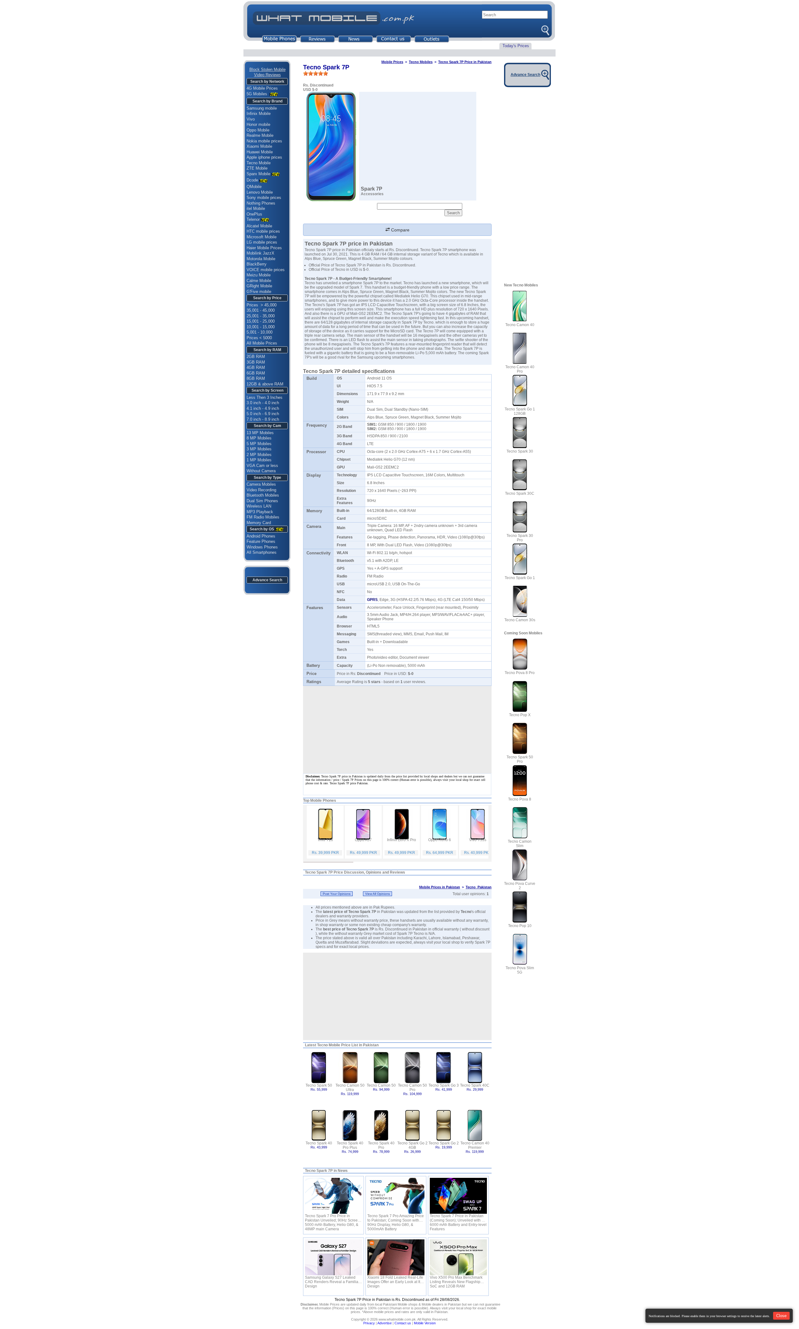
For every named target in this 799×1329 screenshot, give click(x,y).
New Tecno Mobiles (521, 285)
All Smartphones (262, 552)
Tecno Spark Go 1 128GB (520, 411)
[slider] (315, 73)
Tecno (466, 912)
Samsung (365, 357)
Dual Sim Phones (262, 500)
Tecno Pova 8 (519, 799)
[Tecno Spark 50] (319, 1067)
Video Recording (261, 490)
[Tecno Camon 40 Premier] (475, 1125)
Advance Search (267, 580)
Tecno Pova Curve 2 (519, 885)
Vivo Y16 (325, 840)
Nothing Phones (261, 203)
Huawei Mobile (260, 152)
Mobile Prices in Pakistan (439, 887)
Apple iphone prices (264, 157)
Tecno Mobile (259, 163)
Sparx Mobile (258, 173)
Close (781, 1315)
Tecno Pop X (520, 715)
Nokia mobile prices (264, 141)
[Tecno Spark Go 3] (443, 1067)
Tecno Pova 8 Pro (520, 673)
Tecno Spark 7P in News (326, 1170)
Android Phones (261, 536)
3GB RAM (256, 362)
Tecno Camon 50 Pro (412, 1087)
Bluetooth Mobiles (263, 495)
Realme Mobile (260, 135)
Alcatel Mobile (259, 226)
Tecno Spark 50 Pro (520, 759)
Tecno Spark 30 (520, 451)
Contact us (403, 1323)
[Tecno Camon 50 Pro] (412, 1067)
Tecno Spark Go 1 (520, 578)
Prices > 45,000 (262, 305)
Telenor (253, 219)
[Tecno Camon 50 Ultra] (350, 1067)
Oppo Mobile (258, 130)
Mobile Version (425, 1323)
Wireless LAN (259, 506)
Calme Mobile (259, 280)
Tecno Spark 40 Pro (381, 1145)
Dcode (252, 180)
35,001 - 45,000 (261, 310)
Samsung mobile (262, 108)
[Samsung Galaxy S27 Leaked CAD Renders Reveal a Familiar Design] (333, 1257)
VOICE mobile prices (266, 269)
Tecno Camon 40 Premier (474, 1145)
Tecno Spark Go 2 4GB (412, 1145)
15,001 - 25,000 (261, 321)
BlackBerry (257, 264)
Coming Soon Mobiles (523, 633)
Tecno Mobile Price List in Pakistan (348, 1045)
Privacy (369, 1323)
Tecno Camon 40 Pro (519, 369)
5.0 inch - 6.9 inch (263, 413)
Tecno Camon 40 (519, 325)
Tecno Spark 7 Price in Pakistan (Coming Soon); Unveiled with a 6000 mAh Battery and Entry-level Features (458, 1218)
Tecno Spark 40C (474, 1085)
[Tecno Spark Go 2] (443, 1125)
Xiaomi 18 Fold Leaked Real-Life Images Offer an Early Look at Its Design (395, 1279)
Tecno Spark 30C (519, 493)
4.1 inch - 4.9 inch (263, 408)
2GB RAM (256, 356)
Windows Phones (262, 547)
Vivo (251, 119)
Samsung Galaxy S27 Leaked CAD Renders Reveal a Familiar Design (332, 1279)
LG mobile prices (262, 242)
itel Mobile (256, 208)
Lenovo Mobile (260, 192)
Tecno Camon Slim (520, 843)
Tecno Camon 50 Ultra (350, 1087)
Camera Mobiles (261, 484)
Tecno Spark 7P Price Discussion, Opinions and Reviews (355, 872)
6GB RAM (256, 373)
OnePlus (254, 214)
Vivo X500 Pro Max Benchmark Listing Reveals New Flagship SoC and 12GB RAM (456, 1279)
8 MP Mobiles (259, 438)
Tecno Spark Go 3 (444, 1085)
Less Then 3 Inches (264, 397)
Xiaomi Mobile (259, 146)
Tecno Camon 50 (381, 1085)
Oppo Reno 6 (439, 840)
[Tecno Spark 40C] (475, 1067)
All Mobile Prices (262, 343)
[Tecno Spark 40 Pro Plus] (350, 1125)
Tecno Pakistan (479, 887)
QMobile (254, 186)
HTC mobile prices (263, 231)
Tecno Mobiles (421, 62)
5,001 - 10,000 (259, 332)
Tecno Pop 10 (520, 926)
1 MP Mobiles (259, 460)
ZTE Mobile (257, 168)
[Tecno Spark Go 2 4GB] (412, 1125)
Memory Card (259, 522)
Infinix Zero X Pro (401, 840)
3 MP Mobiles (259, 449)
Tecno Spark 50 (319, 1085)
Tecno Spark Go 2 (444, 1143)
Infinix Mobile (259, 113)
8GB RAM (256, 378)
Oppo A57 (363, 840)
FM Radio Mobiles (263, 517)
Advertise (384, 1323)
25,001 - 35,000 (261, 316)
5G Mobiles (257, 94)
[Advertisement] (397, 996)
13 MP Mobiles (260, 432)
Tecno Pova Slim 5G (520, 970)
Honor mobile (258, 124)
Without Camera (261, 471)
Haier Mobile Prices (264, 247)
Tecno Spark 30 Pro (520, 537)
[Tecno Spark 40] (319, 1125)
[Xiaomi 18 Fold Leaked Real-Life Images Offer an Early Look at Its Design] (395, 1257)
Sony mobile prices (264, 197)
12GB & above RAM (265, 384)
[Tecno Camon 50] (381, 1067)
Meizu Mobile (259, 275)
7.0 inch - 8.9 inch (263, 419)
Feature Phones (261, 541)
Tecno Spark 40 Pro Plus (350, 1145)
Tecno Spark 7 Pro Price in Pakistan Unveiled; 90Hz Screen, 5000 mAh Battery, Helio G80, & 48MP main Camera (333, 1218)
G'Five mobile (259, 291)
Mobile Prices (392, 62)
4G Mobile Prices (262, 88)
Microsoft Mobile (262, 237)
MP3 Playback (260, 511)
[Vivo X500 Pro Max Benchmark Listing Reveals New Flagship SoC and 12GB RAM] (458, 1257)
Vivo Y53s (477, 840)
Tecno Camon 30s (519, 620)
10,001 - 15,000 (261, 327)
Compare (399, 229)
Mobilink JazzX (260, 253)
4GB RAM (256, 367)
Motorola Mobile (261, 258)
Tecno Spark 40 (319, 1143)
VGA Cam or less (262, 465)
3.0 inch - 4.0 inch (263, 402)
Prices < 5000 (259, 337)
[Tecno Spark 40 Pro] (381, 1125)
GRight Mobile (259, 286)
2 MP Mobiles (259, 454)
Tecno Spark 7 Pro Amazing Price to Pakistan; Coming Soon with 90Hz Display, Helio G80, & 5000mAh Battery (395, 1218)
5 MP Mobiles (259, 443)
